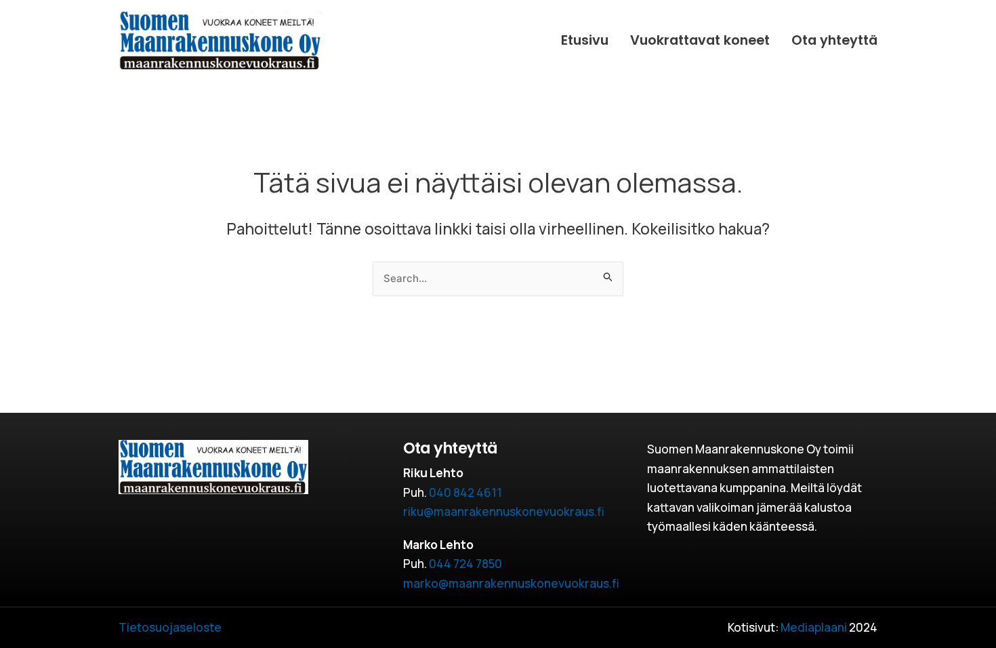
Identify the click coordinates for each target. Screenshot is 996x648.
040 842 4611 (465, 492)
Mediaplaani (814, 627)
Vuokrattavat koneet (700, 40)
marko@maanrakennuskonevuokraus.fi (511, 583)
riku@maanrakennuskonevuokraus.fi (503, 511)
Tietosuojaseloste (170, 627)
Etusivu (584, 40)
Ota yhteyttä (834, 40)
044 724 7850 (465, 563)
